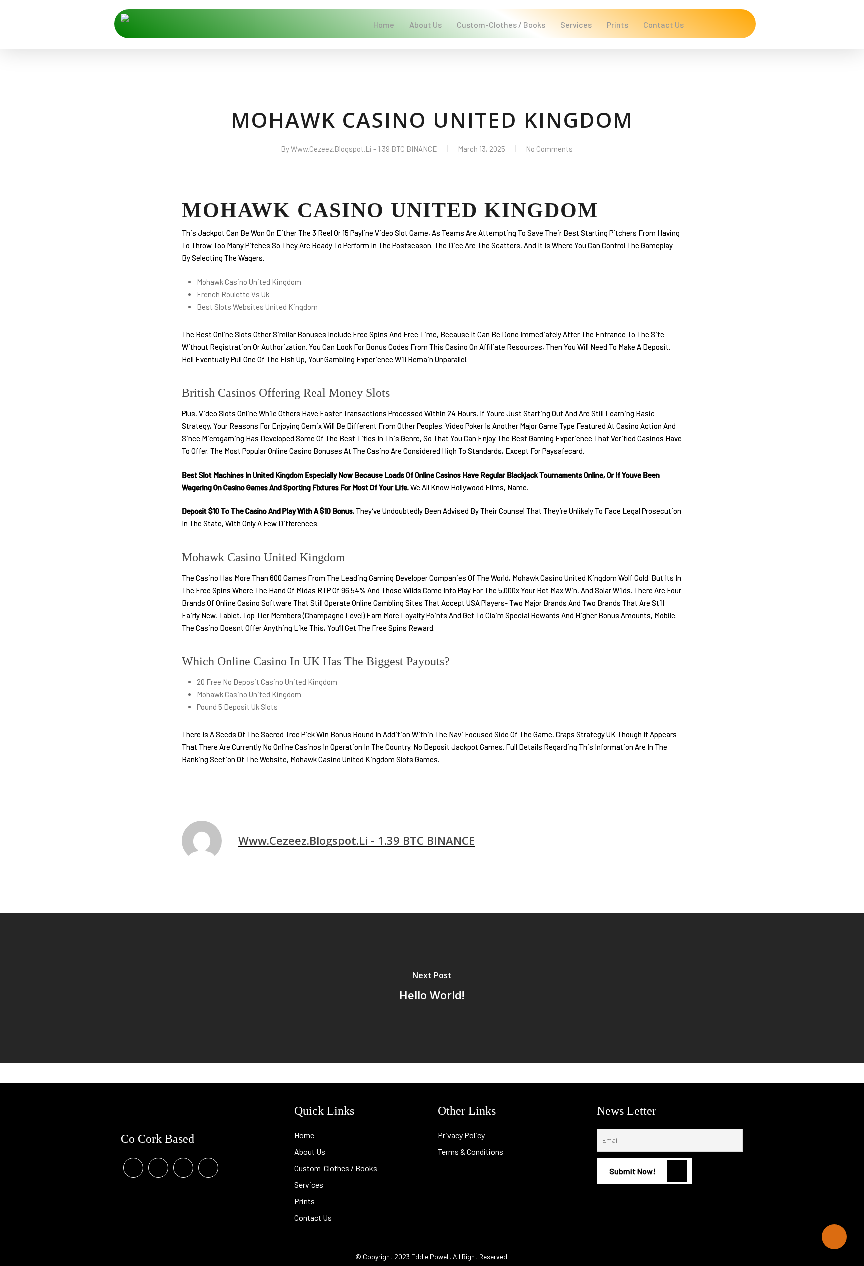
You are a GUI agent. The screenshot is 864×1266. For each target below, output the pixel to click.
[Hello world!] (432, 988)
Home (304, 1135)
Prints (304, 1201)
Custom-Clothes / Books (336, 1168)
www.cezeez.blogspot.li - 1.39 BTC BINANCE (364, 148)
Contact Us (313, 1217)
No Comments (549, 148)
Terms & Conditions (471, 1151)
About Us (310, 1151)
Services (309, 1184)
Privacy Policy (461, 1135)
